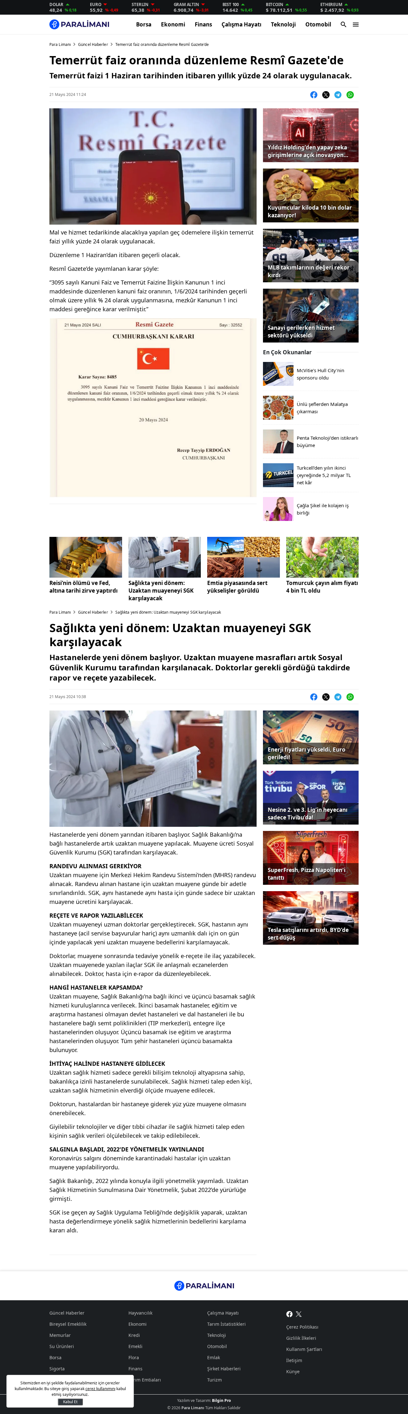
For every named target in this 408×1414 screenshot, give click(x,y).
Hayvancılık (140, 1313)
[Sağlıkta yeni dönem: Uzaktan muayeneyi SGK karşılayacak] (164, 557)
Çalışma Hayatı (241, 24)
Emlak (213, 1357)
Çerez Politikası (302, 1327)
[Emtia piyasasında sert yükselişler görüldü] (243, 557)
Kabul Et (70, 1401)
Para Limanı (60, 44)
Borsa (143, 24)
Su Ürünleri (61, 1346)
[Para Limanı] (79, 24)
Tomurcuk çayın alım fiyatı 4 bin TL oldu (322, 586)
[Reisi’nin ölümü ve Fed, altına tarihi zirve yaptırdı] (85, 557)
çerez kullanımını (100, 1388)
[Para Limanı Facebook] (289, 1313)
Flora (133, 1357)
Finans (203, 24)
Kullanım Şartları (304, 1349)
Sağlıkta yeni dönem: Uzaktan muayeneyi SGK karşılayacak (160, 590)
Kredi (134, 1335)
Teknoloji (283, 24)
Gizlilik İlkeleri (301, 1338)
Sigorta (57, 1369)
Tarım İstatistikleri (226, 1324)
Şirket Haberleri (224, 1369)
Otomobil (318, 24)
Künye (293, 1371)
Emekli (135, 1346)
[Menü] (356, 24)
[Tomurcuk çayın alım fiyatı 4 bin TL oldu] (322, 557)
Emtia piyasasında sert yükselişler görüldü (237, 586)
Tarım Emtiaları (144, 1380)
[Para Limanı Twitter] (299, 1313)
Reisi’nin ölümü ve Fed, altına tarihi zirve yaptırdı (83, 586)
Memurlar (60, 1335)
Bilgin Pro (221, 1400)
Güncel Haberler (93, 44)
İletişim (294, 1360)
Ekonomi (173, 24)
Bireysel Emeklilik (67, 1324)
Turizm (214, 1380)
